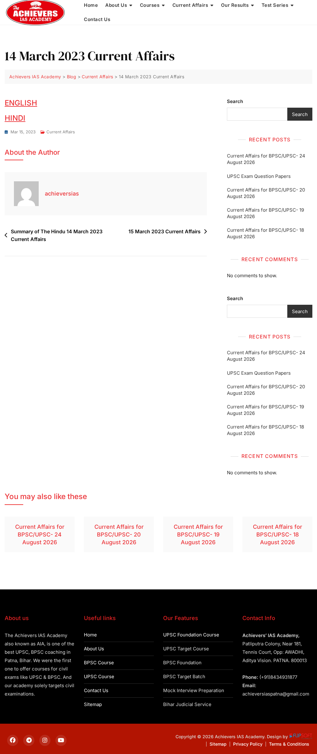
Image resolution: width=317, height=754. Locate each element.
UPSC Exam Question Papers (259, 176)
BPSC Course (99, 663)
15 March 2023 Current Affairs (164, 231)
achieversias (62, 193)
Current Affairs (60, 131)
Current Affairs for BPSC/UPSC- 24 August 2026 (266, 159)
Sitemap (93, 704)
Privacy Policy (248, 744)
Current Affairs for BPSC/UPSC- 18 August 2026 (265, 233)
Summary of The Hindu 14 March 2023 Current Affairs (56, 235)
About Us (94, 649)
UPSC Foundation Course (191, 635)
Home (90, 635)
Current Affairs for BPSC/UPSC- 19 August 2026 (265, 213)
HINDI (15, 118)
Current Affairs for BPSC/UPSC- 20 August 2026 (266, 193)
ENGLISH (21, 102)
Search (235, 101)
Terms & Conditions (289, 744)
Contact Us (97, 19)
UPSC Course (99, 676)
